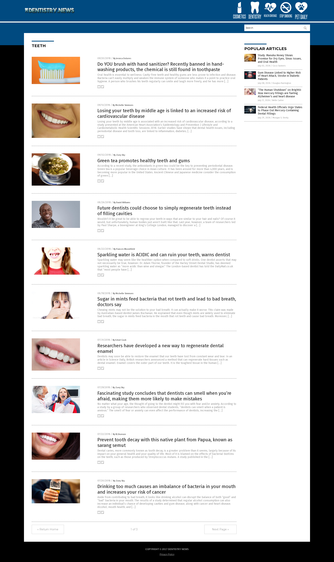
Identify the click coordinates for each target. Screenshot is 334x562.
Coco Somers (279, 66)
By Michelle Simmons (123, 105)
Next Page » (220, 529)
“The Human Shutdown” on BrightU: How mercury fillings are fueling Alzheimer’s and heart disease (279, 93)
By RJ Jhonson (119, 434)
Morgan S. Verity (280, 117)
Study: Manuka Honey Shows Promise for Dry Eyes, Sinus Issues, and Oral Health (280, 59)
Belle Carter (278, 100)
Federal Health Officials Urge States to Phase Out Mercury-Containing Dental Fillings (280, 110)
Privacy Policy (167, 554)
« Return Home (47, 529)
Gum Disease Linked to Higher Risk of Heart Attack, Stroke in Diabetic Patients (279, 76)
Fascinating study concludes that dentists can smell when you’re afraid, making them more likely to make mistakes (164, 396)
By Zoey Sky (119, 155)
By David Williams (121, 202)
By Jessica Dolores (122, 58)
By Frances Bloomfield (124, 249)
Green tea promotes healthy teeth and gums (143, 160)
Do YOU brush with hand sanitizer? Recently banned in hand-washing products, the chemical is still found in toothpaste (160, 66)
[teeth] (50, 15)
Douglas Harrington (282, 83)
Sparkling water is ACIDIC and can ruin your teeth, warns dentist (163, 254)
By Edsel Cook (119, 340)
